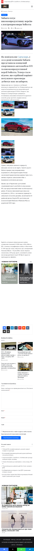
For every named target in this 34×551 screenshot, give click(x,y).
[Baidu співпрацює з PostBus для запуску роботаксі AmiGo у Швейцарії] (25, 367)
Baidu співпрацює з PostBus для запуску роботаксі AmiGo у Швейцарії (23, 375)
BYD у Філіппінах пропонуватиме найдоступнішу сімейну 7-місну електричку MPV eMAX (8, 355)
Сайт (2, 424)
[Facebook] (4, 327)
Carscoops (23, 56)
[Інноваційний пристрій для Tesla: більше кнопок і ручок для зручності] (25, 346)
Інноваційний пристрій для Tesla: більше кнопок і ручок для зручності (25, 353)
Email (3, 417)
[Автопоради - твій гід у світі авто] (5, 6)
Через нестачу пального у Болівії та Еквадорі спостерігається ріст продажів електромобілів (8, 366)
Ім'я (2, 410)
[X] (8, 327)
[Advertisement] (17, 27)
